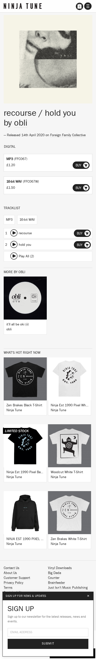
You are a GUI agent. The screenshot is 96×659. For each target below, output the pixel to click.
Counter (54, 578)
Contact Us (11, 568)
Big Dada (54, 573)
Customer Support (17, 578)
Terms (8, 587)
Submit (48, 643)
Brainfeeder (56, 583)
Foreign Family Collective (68, 135)
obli (20, 122)
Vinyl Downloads (60, 568)
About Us (10, 573)
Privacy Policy (13, 583)
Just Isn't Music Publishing (68, 587)
